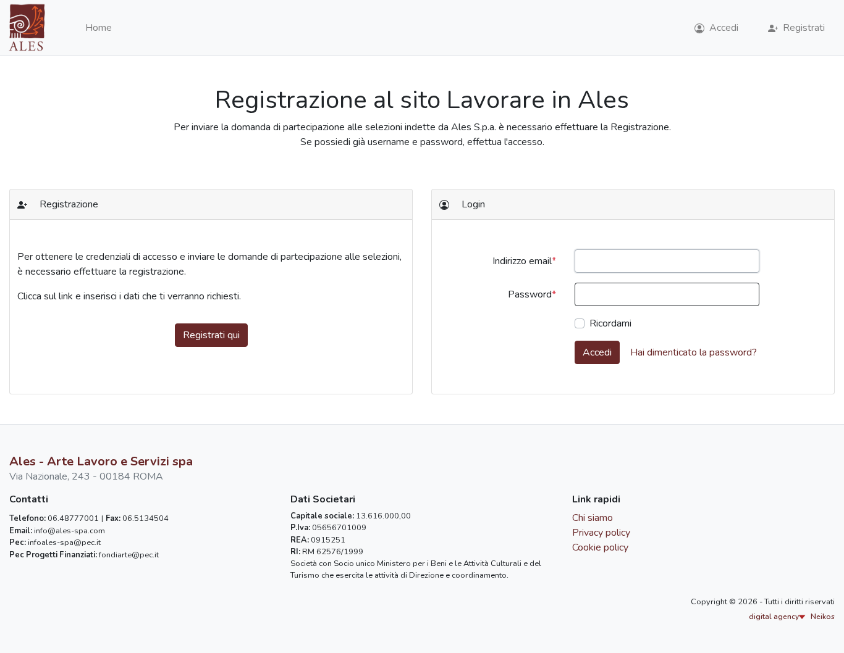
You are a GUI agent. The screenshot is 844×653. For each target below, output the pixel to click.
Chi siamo (592, 518)
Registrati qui (211, 335)
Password (530, 294)
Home (98, 28)
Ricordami (610, 323)
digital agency (792, 617)
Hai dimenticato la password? (693, 352)
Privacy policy (601, 532)
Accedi (597, 352)
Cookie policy (600, 547)
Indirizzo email (522, 261)
